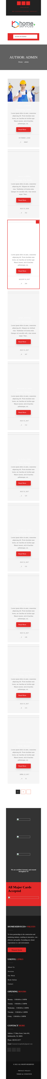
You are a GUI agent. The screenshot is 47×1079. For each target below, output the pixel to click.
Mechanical (21, 388)
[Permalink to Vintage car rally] (25, 151)
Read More (22, 129)
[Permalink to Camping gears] (25, 101)
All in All (20, 247)
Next (28, 792)
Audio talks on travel (23, 675)
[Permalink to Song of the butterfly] (25, 575)
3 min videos (23, 463)
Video (30, 388)
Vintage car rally (23, 180)
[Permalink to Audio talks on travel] (25, 646)
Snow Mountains (23, 321)
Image (20, 106)
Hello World (24, 746)
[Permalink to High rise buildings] (25, 222)
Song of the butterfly (23, 604)
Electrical (21, 530)
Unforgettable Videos (23, 533)
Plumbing (27, 106)
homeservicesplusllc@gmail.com (22, 1044)
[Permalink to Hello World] (25, 717)
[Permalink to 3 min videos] (25, 434)
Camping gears (23, 109)
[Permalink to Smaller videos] (25, 363)
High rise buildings (23, 251)
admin (26, 62)
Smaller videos (23, 392)
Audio (19, 601)
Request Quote (17, 950)
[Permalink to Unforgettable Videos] (25, 505)
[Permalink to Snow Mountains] (25, 292)
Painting (27, 318)
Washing (27, 176)
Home (20, 62)
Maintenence (27, 671)
